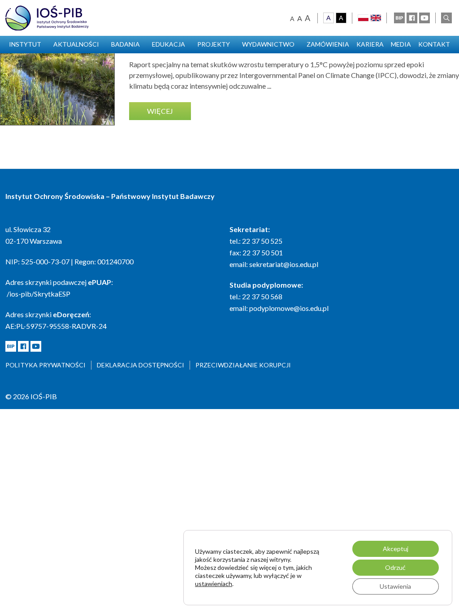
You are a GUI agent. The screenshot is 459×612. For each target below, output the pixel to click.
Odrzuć (395, 567)
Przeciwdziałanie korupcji (243, 365)
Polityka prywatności (45, 365)
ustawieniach (213, 583)
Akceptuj (395, 548)
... (269, 86)
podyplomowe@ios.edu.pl (289, 308)
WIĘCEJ (160, 111)
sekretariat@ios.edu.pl (283, 264)
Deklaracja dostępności (140, 365)
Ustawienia (395, 586)
